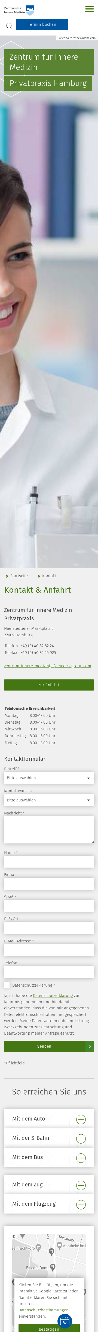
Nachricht (14, 813)
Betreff (12, 768)
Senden (44, 1046)
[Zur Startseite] (35, 10)
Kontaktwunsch (18, 790)
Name (11, 852)
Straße (10, 896)
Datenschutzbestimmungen (44, 1310)
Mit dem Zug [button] (27, 1184)
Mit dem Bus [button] (27, 1157)
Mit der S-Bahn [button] (30, 1138)
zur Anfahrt (49, 685)
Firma (9, 874)
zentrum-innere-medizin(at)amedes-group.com (47, 665)
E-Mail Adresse (19, 941)
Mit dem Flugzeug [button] (34, 1204)
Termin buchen (42, 24)
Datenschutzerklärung (53, 995)
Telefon (10, 963)
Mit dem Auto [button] (28, 1118)
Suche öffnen (9, 26)
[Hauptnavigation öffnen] (89, 8)
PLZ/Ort (11, 918)
